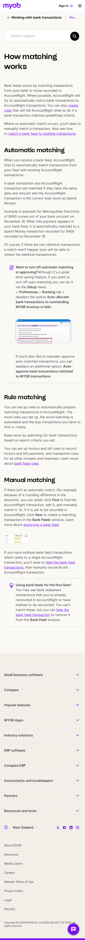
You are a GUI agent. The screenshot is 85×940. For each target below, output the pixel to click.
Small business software (23, 675)
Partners (11, 796)
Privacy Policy (13, 891)
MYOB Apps (13, 720)
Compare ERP (15, 765)
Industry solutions (18, 735)
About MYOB (12, 845)
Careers (9, 872)
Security (9, 909)
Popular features (17, 705)
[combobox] (42, 36)
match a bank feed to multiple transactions (42, 133)
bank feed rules (26, 463)
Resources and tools (20, 811)
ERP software (14, 750)
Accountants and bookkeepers (28, 781)
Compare (11, 690)
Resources (11, 854)
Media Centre (13, 863)
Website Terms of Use (18, 881)
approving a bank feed (41, 525)
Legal (8, 900)
